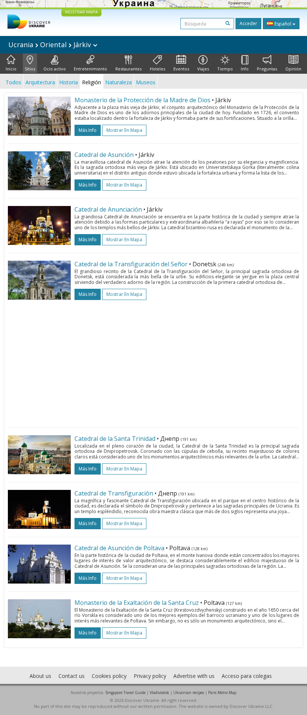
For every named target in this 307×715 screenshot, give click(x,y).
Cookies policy (109, 675)
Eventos (181, 69)
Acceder (248, 23)
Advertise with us (194, 675)
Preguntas (267, 69)
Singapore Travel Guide (125, 692)
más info (88, 130)
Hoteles (157, 69)
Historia (68, 82)
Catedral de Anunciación (108, 209)
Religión (91, 82)
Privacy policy (150, 675)
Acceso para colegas (247, 675)
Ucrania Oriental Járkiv (50, 44)
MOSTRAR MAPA (81, 12)
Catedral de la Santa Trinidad (115, 438)
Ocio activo (54, 69)
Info (245, 69)
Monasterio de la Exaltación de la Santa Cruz (137, 603)
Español (282, 24)
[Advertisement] (153, 359)
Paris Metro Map (222, 692)
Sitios (30, 69)
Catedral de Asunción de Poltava (119, 548)
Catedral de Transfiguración (114, 493)
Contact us (71, 675)
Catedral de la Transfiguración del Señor (131, 264)
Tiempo (225, 69)
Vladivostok (159, 692)
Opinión (293, 69)
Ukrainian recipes (188, 692)
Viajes (203, 69)
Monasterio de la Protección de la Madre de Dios (142, 100)
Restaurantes (128, 69)
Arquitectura (40, 82)
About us (40, 675)
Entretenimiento (90, 69)
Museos (145, 82)
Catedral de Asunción (104, 155)
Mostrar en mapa (124, 130)
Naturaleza (118, 82)
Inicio (11, 69)
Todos (13, 82)
